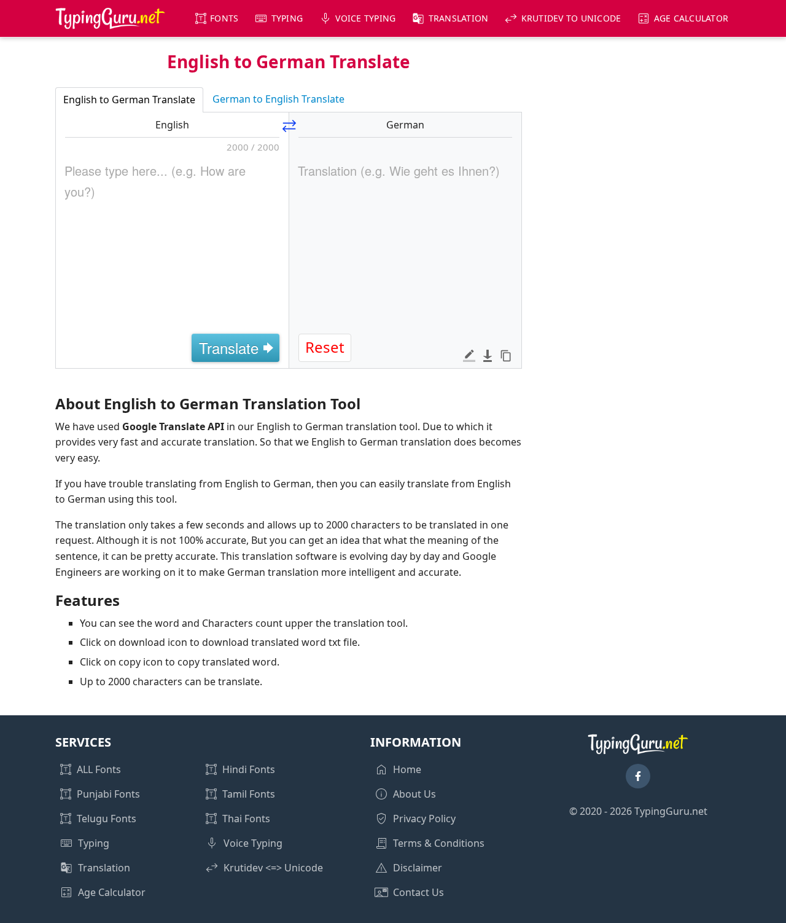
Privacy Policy (424, 818)
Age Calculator (691, 18)
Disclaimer (417, 867)
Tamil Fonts (248, 794)
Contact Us (418, 892)
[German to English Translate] (289, 124)
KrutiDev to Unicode (571, 18)
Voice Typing (365, 18)
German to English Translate (278, 99)
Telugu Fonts (106, 818)
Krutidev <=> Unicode (273, 867)
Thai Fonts (246, 818)
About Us (414, 794)
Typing (287, 18)
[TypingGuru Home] (110, 18)
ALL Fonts (99, 769)
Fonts (224, 18)
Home (407, 769)
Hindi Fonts (248, 769)
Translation (459, 18)
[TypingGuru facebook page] (638, 776)
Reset (324, 347)
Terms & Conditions (438, 843)
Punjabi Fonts (108, 794)
